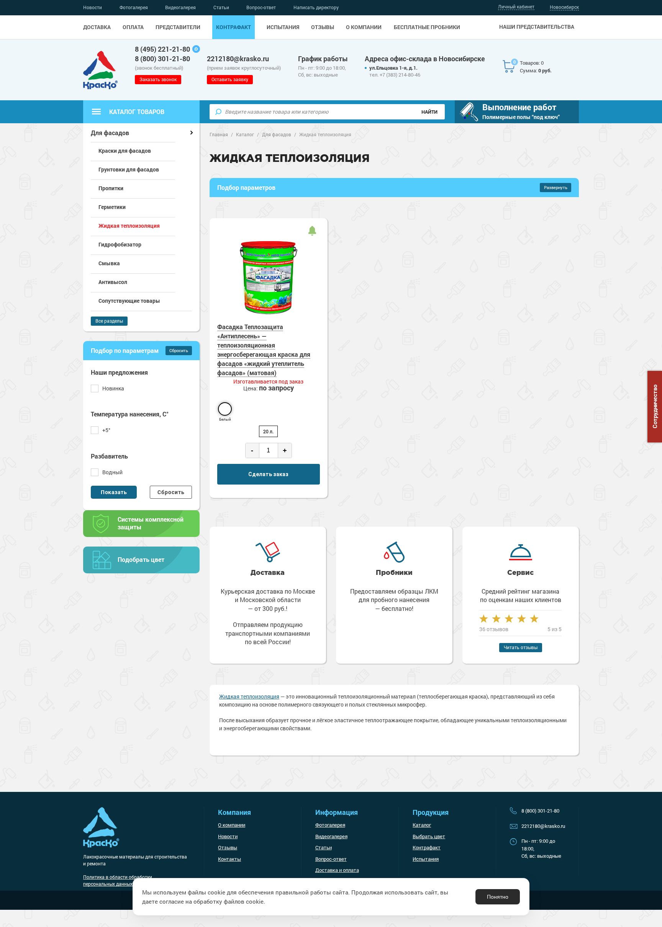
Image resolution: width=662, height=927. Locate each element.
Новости (92, 7)
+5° (106, 430)
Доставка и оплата (337, 870)
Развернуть (555, 187)
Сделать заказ (268, 474)
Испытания (283, 27)
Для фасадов (110, 133)
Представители (178, 27)
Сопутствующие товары (129, 300)
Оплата (133, 27)
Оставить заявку (229, 79)
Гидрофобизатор (119, 244)
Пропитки (110, 188)
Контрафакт (233, 27)
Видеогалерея (180, 7)
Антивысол (112, 282)
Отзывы (322, 27)
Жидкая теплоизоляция (249, 696)
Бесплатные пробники (427, 27)
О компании (364, 27)
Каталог (422, 824)
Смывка (109, 263)
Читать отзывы (520, 647)
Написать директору (316, 7)
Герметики (112, 207)
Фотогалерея (134, 7)
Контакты (229, 858)
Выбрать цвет (429, 836)
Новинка (113, 388)
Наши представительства (536, 26)
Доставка (97, 27)
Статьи (221, 7)
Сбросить (178, 350)
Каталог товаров (136, 112)
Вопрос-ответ (261, 7)
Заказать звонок (158, 79)
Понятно (497, 897)
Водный (112, 472)
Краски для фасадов (124, 150)
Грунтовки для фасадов (128, 169)
